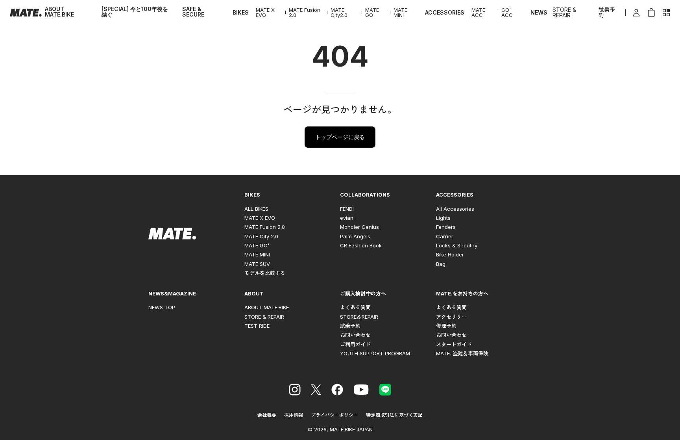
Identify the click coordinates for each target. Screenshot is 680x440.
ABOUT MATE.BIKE (59, 11)
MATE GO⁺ (372, 12)
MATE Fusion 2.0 (304, 12)
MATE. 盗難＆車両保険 (462, 353)
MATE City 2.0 (261, 236)
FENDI (347, 209)
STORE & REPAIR (564, 12)
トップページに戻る (340, 137)
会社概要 (266, 415)
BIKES (241, 12)
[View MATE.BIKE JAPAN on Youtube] (361, 391)
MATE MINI (400, 12)
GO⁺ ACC (507, 12)
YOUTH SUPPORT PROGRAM (375, 353)
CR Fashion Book (361, 245)
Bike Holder (450, 254)
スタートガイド (454, 344)
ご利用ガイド (355, 344)
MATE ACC (478, 12)
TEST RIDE (257, 326)
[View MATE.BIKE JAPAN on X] (316, 390)
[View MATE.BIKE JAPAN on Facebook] (337, 391)
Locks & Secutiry (456, 245)
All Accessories (455, 209)
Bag (440, 264)
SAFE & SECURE (193, 11)
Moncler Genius (359, 227)
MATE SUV (257, 264)
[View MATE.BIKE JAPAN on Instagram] (295, 391)
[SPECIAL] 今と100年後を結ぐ (135, 11)
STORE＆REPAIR (359, 317)
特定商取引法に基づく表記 (394, 415)
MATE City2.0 (339, 12)
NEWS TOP (161, 307)
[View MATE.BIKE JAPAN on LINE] (385, 391)
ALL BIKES (256, 209)
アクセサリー (451, 317)
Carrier (444, 236)
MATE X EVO (265, 12)
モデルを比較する (264, 273)
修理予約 (446, 326)
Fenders (446, 227)
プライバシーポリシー (334, 415)
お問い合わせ (355, 335)
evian (346, 218)
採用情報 (293, 415)
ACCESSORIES (444, 12)
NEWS (538, 12)
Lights (443, 218)
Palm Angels (355, 236)
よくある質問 (355, 307)
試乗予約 (607, 12)
